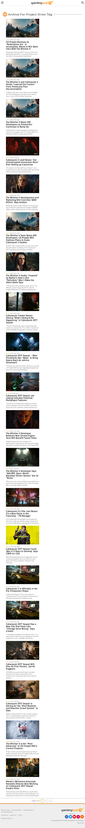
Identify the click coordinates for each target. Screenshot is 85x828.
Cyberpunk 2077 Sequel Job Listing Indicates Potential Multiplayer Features (20, 398)
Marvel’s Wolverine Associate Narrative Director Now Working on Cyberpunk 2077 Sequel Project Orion (22, 785)
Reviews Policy (28, 810)
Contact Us (4, 815)
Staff (20, 815)
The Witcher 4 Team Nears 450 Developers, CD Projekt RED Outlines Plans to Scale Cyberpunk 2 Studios (21, 239)
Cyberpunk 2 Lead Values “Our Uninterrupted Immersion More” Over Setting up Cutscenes (22, 162)
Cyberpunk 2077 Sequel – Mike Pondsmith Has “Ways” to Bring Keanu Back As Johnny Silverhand (22, 359)
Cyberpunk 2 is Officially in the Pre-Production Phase (22, 589)
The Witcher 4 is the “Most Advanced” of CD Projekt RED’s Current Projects (21, 746)
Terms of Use (5, 810)
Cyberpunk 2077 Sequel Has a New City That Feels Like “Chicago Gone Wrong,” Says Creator (21, 627)
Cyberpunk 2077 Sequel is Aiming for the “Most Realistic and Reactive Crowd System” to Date (22, 707)
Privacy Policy (16, 810)
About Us (13, 815)
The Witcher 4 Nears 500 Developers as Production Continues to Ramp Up (19, 124)
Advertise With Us (6, 818)
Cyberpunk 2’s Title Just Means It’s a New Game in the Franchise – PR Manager (22, 513)
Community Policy (7, 812)
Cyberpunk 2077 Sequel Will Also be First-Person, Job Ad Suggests (20, 666)
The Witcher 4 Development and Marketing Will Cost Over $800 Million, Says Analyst (22, 200)
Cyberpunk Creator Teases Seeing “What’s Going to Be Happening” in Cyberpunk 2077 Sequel (21, 319)
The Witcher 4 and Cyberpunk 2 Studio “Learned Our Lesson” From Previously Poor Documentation (22, 85)
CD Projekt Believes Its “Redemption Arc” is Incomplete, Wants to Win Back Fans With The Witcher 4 (22, 45)
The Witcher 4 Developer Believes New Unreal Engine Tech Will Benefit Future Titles (21, 435)
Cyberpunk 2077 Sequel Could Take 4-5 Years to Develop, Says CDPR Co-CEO (22, 551)
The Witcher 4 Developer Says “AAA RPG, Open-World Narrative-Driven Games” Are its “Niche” (22, 474)
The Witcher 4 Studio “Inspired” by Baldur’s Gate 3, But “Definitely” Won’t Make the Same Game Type (22, 279)
